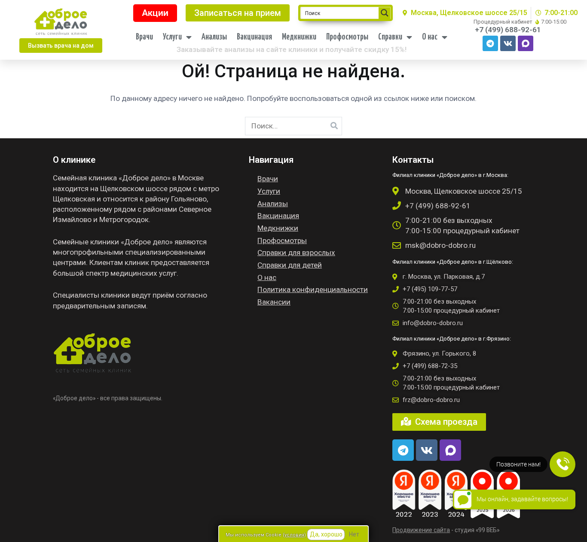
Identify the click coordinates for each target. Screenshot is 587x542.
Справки (390, 37)
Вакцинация (254, 37)
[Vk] (508, 43)
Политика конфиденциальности (312, 289)
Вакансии (273, 302)
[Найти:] (293, 126)
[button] (60, 45)
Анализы (214, 37)
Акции (155, 13)
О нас (429, 37)
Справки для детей (289, 265)
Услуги (172, 37)
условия (294, 535)
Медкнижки (299, 37)
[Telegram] (490, 43)
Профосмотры (347, 37)
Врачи (144, 37)
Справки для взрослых (296, 252)
